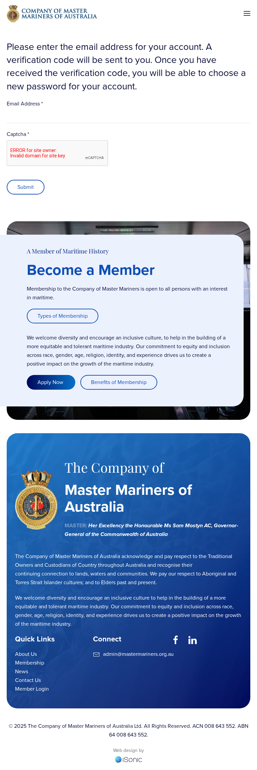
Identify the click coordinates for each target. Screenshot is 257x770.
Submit (25, 187)
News (21, 671)
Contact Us (28, 680)
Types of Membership (62, 316)
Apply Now (51, 382)
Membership (29, 663)
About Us (26, 654)
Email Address (25, 103)
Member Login (32, 689)
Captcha (18, 134)
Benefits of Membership (119, 382)
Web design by (128, 750)
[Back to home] (52, 13)
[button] (247, 13)
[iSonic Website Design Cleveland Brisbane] (128, 759)
